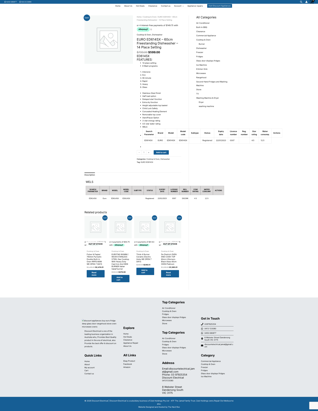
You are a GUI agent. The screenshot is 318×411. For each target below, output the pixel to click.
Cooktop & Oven (149, 17)
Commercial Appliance (206, 35)
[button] (301, 1)
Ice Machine (201, 65)
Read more (94, 273)
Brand (160, 133)
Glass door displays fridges (208, 61)
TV (197, 94)
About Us (127, 346)
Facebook (127, 364)
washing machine (206, 106)
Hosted (162, 407)
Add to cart (161, 152)
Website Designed (146, 407)
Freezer (199, 52)
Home (139, 17)
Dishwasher (157, 34)
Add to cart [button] (120, 278)
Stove (198, 89)
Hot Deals (127, 337)
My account (89, 367)
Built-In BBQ (201, 27)
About (87, 364)
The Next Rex (174, 407)
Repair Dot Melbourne (224, 401)
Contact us (89, 373)
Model (171, 133)
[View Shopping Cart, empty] (312, 1)
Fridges (199, 56)
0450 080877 (11, 2)
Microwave (201, 73)
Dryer (201, 102)
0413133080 (26, 2)
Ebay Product (129, 361)
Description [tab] (89, 175)
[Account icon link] (306, 2)
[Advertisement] (214, 150)
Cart (86, 370)
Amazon (126, 367)
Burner (202, 44)
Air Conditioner (203, 23)
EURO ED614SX (147, 162)
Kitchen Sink (201, 69)
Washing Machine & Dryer (207, 98)
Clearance (200, 31)
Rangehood (201, 77)
